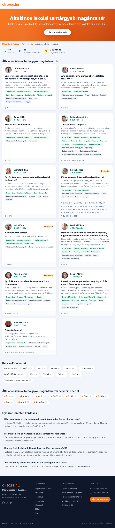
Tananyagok (39, 501)
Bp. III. (41, 396)
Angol (41, 368)
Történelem (87, 368)
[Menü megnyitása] (110, 4)
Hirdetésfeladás (101, 499)
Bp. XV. (25, 396)
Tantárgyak (39, 497)
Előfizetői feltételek (70, 501)
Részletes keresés (58, 32)
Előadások (38, 505)
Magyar (55, 368)
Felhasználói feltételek (72, 497)
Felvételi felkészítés (14, 374)
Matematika (10, 368)
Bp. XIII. (72, 396)
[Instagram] (7, 503)
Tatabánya (41, 402)
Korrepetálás (27, 44)
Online (10, 396)
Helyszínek (39, 493)
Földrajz (47, 374)
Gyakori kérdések (69, 489)
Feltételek (109, 523)
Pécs (87, 396)
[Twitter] (11, 503)
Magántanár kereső (10, 44)
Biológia (27, 368)
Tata (9, 402)
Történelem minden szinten (17, 380)
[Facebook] (3, 503)
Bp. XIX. (24, 402)
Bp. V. (57, 396)
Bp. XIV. (102, 396)
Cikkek (37, 509)
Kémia (34, 374)
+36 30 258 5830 (100, 493)
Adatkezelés (98, 523)
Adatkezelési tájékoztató (73, 493)
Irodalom (70, 368)
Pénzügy (76, 374)
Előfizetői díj (67, 505)
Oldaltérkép (86, 523)
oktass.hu (10, 4)
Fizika (61, 374)
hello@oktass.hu (99, 489)
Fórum (37, 513)
